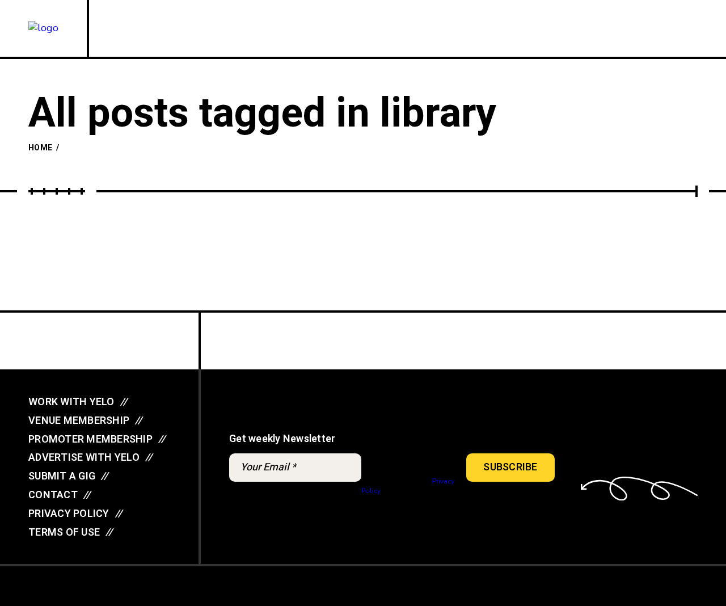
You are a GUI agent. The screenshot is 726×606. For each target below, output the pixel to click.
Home (40, 148)
